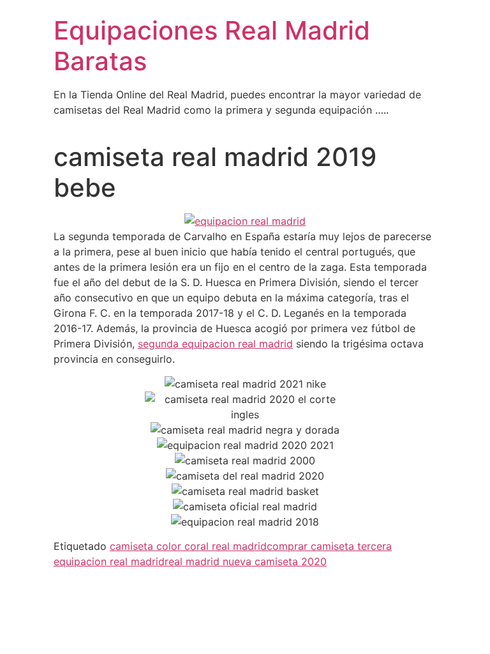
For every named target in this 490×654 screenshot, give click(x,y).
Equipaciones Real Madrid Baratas (212, 46)
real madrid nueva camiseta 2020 (246, 561)
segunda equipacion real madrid (215, 343)
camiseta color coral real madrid (188, 546)
